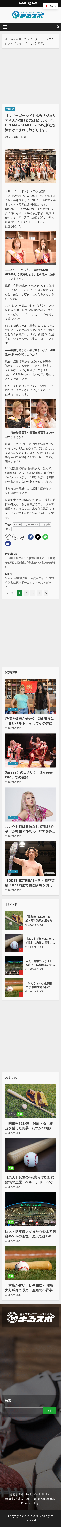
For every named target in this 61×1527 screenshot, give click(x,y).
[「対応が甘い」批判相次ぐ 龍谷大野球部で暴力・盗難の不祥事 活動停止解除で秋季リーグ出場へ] (30, 1263)
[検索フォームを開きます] (58, 27)
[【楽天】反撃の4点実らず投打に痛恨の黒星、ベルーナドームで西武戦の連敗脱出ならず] (30, 1155)
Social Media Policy (38, 1494)
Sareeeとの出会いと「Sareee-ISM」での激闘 (29, 774)
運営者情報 (16, 1494)
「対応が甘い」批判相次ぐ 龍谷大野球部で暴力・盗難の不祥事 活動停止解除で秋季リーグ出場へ (14, 987)
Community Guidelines (40, 1499)
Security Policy (14, 1499)
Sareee (17, 524)
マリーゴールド (31, 524)
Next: (30, 580)
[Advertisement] (30, 76)
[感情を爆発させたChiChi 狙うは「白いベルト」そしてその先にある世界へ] (30, 696)
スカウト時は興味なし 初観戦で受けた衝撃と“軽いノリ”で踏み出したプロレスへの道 (30, 829)
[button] (5, 27)
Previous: (30, 560)
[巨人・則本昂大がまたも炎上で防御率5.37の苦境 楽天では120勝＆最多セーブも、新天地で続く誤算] (30, 1209)
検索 (8, 1400)
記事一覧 (21, 39)
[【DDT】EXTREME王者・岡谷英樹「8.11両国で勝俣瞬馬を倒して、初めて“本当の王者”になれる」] (30, 858)
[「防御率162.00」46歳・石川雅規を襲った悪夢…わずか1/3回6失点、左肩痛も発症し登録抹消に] (30, 1101)
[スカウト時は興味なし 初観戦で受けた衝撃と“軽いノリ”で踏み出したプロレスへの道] (30, 804)
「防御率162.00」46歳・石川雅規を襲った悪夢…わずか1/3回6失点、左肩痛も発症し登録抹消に (14, 920)
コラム (12, 1114)
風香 (8, 529)
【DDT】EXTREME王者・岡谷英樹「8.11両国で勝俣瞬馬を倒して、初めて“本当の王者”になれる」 (30, 883)
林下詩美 (45, 524)
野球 (20, 1114)
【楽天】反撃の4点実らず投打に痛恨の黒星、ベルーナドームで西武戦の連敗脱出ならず (14, 943)
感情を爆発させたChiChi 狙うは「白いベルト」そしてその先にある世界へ (30, 721)
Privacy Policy (29, 1503)
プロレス (10, 108)
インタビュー (37, 39)
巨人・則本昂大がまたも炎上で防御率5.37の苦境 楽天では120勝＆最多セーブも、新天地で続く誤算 (14, 965)
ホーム (9, 39)
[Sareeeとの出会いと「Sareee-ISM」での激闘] (30, 750)
